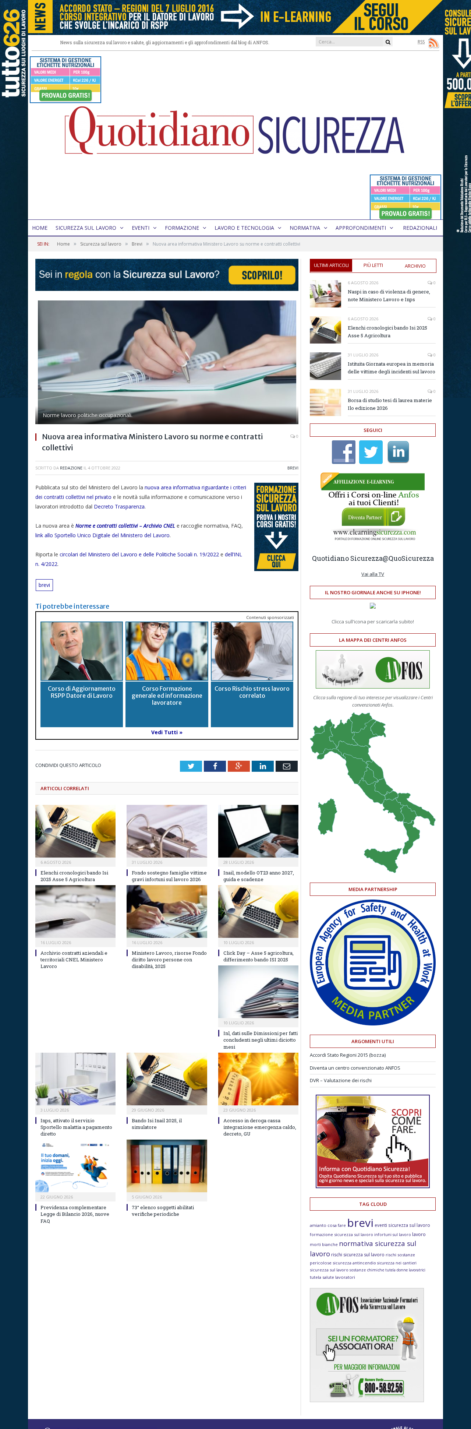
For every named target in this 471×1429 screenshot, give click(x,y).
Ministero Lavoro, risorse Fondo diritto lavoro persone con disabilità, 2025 (169, 959)
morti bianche (324, 1244)
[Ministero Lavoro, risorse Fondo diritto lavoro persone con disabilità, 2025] (167, 911)
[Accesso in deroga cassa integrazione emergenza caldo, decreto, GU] (258, 1079)
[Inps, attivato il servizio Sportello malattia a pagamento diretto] (75, 1079)
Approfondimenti (361, 227)
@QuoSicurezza (408, 558)
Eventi (140, 227)
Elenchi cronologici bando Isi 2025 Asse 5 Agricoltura (74, 876)
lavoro (419, 1234)
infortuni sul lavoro (392, 1234)
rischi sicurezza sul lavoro (358, 1255)
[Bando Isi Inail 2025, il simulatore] (167, 1079)
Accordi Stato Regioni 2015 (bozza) (348, 1055)
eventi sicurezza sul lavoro (402, 1225)
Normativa (305, 227)
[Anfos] (367, 1400)
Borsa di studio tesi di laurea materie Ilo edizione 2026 (390, 404)
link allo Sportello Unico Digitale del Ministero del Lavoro (102, 535)
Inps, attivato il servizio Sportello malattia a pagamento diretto (76, 1127)
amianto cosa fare (328, 1225)
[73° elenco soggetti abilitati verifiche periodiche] (167, 1166)
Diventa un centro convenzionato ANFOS (355, 1067)
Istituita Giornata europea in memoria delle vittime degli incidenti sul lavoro (391, 367)
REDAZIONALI (420, 227)
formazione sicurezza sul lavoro (341, 1234)
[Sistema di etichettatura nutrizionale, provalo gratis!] (65, 99)
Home (39, 227)
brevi (44, 584)
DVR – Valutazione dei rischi (341, 1080)
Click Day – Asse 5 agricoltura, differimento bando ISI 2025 (258, 956)
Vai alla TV (372, 574)
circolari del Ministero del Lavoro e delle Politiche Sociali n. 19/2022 (138, 554)
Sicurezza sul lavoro (86, 227)
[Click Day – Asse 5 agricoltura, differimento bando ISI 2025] (258, 911)
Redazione (71, 468)
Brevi (292, 468)
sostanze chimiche (367, 1270)
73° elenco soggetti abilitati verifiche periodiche (163, 1210)
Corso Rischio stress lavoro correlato (252, 692)
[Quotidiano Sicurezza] (235, 135)
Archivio (415, 266)
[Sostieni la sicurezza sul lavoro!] (373, 1186)
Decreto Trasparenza (119, 506)
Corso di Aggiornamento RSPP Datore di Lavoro (82, 692)
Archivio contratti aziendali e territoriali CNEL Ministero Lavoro (73, 959)
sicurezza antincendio (354, 1263)
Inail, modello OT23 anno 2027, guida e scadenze (258, 876)
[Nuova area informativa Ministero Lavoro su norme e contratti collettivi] (166, 363)
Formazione (182, 227)
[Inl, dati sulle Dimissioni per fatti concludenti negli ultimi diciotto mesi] (258, 991)
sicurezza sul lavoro (329, 1270)
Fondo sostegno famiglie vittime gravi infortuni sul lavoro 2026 (169, 876)
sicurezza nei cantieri (397, 1263)
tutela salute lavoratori (332, 1277)
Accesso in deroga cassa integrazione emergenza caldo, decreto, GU (259, 1127)
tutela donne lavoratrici (405, 1270)
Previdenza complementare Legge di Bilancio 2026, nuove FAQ (74, 1214)
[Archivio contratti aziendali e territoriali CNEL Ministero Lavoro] (75, 911)
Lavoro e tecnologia (244, 227)
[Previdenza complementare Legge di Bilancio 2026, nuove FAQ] (75, 1166)
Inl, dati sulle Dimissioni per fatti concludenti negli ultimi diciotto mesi (260, 1040)
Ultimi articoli (331, 265)
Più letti (373, 265)
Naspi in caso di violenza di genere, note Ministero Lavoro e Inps (389, 295)
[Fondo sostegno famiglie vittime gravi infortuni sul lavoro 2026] (167, 831)
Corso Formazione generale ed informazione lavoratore (167, 695)
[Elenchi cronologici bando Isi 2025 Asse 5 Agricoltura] (75, 831)
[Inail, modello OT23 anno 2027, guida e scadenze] (258, 831)
